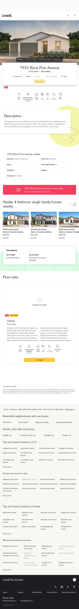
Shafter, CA (66, 435)
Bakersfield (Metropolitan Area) (30, 409)
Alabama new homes (10, 479)
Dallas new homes (9, 453)
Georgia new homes (47, 488)
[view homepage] (7, 15)
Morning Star (23, 422)
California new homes (11, 484)
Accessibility (36, 592)
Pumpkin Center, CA (27, 435)
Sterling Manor (46, 71)
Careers (20, 592)
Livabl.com (57, 393)
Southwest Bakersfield (64, 422)
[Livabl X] (55, 587)
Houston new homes (46, 453)
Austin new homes (27, 448)
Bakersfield (59, 409)
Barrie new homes (9, 513)
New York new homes (66, 460)
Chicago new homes (65, 448)
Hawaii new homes (67, 488)
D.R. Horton (34, 71)
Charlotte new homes (47, 448)
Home (5, 409)
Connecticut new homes (49, 484)
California (13, 409)
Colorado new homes (30, 484)
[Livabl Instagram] (62, 587)
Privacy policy (52, 592)
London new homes (10, 527)
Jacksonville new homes (67, 453)
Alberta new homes (10, 546)
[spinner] (68, 15)
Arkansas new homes (68, 479)
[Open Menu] (74, 15)
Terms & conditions (69, 592)
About (5, 592)
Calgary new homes (68, 513)
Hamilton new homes (48, 520)
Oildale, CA (7, 435)
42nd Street (7, 422)
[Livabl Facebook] (68, 587)
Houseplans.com (26, 601)
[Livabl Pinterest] (74, 587)
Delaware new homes (68, 484)
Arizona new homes (47, 479)
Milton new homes (29, 527)
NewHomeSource (9, 601)
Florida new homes (29, 488)
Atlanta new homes (10, 448)
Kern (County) (48, 409)
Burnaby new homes (48, 513)
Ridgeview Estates (42, 422)
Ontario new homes (10, 563)
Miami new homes (46, 460)
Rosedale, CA (49, 435)
